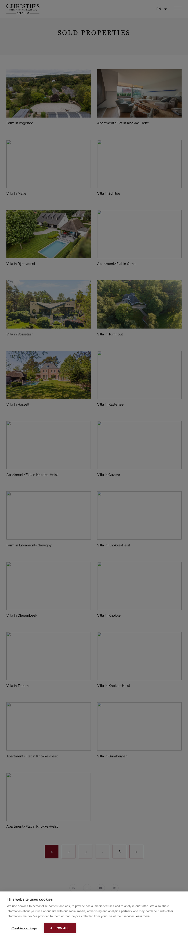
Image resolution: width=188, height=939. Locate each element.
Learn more (142, 916)
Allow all (60, 928)
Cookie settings (24, 928)
